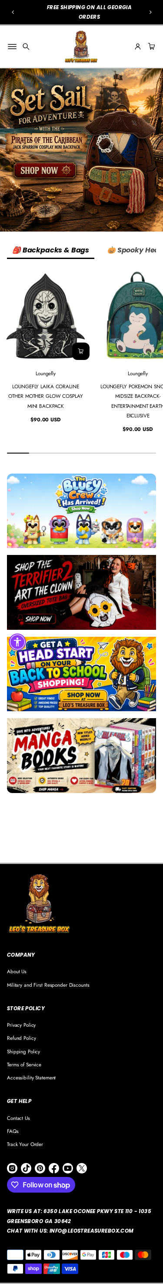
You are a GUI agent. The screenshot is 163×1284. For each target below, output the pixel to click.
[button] (13, 12)
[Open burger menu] (12, 46)
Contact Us (18, 1118)
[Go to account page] (138, 47)
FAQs (13, 1131)
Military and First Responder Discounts (48, 984)
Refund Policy (21, 1038)
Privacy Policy (21, 1025)
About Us (17, 971)
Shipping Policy (23, 1051)
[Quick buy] (81, 351)
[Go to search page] (26, 47)
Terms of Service (24, 1064)
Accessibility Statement (31, 1077)
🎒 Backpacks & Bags (50, 250)
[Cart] (150, 47)
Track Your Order (25, 1144)
